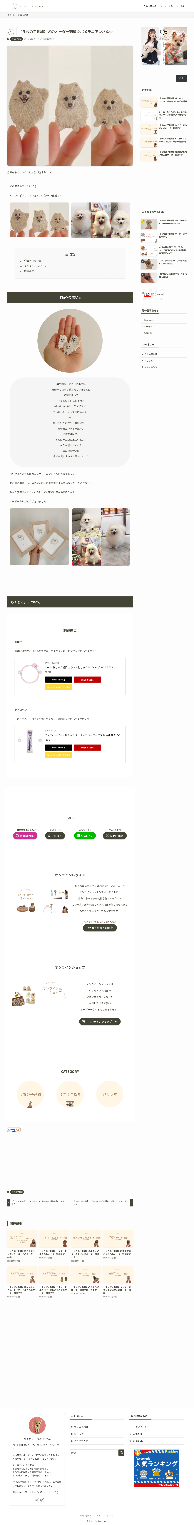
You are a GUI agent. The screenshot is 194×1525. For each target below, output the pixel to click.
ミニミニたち (150, 366)
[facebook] (32, 1500)
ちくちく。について (35, 265)
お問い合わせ (86, 1515)
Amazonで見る (58, 679)
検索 (181, 78)
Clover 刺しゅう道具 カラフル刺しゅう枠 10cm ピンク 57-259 (79, 667)
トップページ (150, 320)
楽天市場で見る (87, 679)
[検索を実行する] (121, 1452)
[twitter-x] (37, 1500)
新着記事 (148, 332)
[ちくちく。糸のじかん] (26, 6)
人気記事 (148, 326)
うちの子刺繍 (17, 39)
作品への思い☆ (32, 260)
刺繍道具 (29, 270)
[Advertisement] (70, 1159)
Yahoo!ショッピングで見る (58, 687)
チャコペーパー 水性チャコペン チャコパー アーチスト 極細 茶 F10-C (82, 735)
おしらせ (148, 360)
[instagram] (42, 1500)
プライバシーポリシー (104, 1515)
